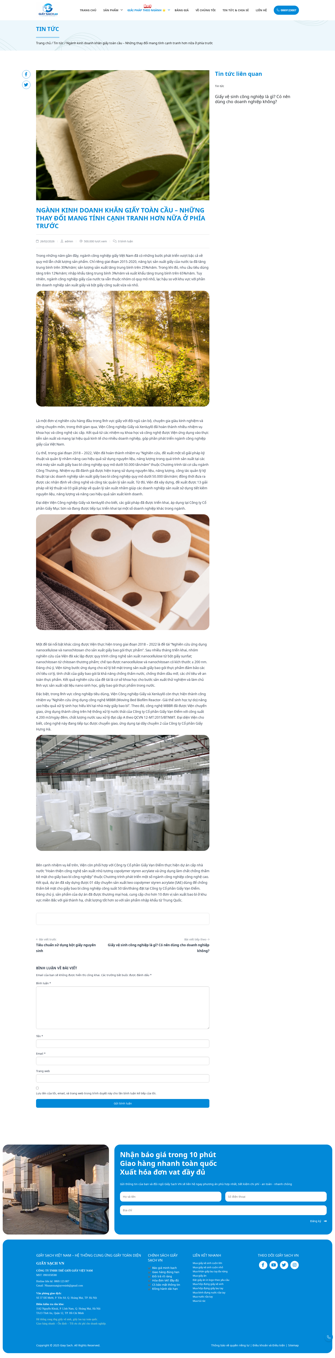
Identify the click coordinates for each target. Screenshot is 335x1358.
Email (41, 1053)
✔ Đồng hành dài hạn (163, 1289)
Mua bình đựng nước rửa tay (209, 1292)
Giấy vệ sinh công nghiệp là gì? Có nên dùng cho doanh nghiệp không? (252, 99)
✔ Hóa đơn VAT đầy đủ (163, 1280)
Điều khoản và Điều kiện (269, 1345)
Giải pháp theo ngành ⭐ (146, 10)
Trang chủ (88, 10)
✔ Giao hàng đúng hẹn (163, 1272)
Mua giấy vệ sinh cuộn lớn (207, 1263)
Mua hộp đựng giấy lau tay (208, 1288)
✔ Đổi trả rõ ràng (160, 1276)
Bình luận (43, 983)
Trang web (43, 1071)
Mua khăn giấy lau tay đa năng (210, 1271)
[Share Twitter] (26, 85)
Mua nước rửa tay (203, 1296)
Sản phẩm (110, 10)
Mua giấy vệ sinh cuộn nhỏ (208, 1267)
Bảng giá (182, 10)
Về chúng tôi (206, 10)
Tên (39, 1036)
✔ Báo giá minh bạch (162, 1268)
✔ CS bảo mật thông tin (164, 1284)
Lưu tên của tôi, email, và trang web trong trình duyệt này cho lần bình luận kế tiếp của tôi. (96, 1093)
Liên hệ (261, 10)
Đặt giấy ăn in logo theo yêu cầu (211, 1280)
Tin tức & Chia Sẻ (236, 10)
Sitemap (293, 1345)
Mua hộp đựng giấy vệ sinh (208, 1284)
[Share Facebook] (26, 74)
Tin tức (59, 43)
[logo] (48, 10)
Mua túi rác (199, 1301)
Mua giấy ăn (199, 1275)
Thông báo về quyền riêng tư (230, 1345)
